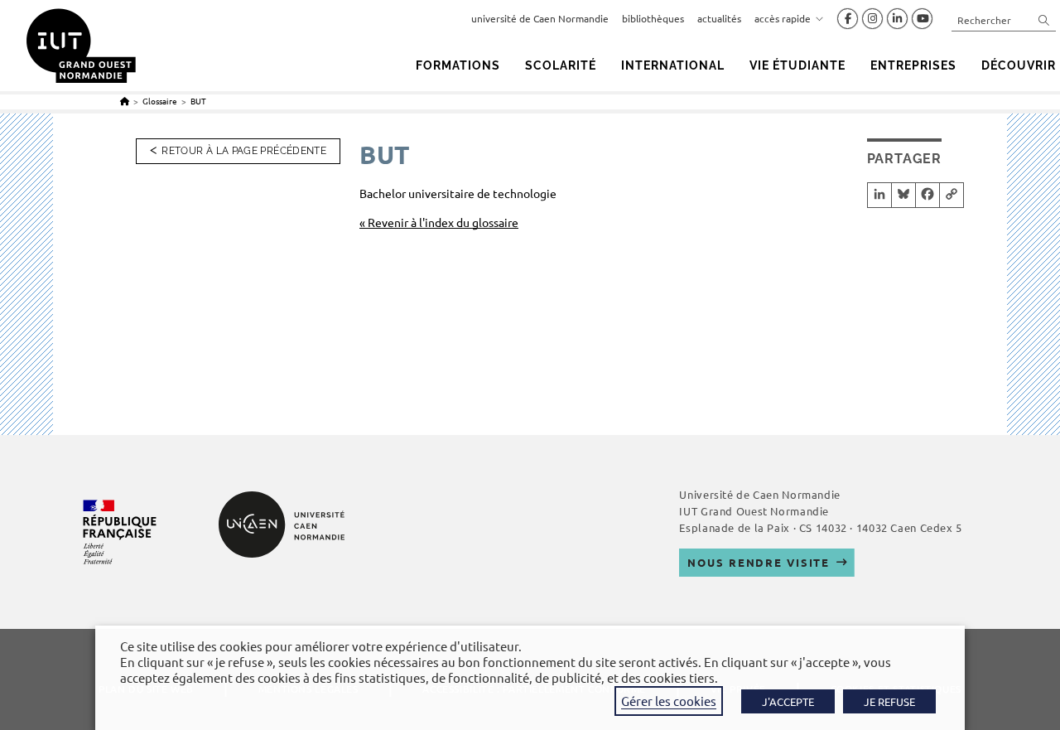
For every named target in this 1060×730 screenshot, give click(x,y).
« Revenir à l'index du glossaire (438, 222)
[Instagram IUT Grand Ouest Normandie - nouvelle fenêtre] (872, 19)
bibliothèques (653, 18)
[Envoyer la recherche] (1044, 19)
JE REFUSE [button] (889, 701)
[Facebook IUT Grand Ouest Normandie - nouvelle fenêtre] (847, 19)
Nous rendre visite (758, 562)
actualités (719, 18)
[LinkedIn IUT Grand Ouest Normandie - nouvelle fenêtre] (897, 19)
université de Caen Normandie (540, 18)
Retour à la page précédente (243, 151)
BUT (198, 100)
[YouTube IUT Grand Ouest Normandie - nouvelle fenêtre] (922, 19)
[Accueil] (124, 100)
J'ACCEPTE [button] (788, 701)
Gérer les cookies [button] (668, 700)
